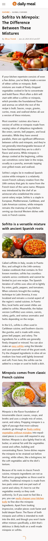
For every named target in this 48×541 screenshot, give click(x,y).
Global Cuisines (19, 12)
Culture (5, 12)
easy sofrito (18, 346)
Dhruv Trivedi (10, 39)
